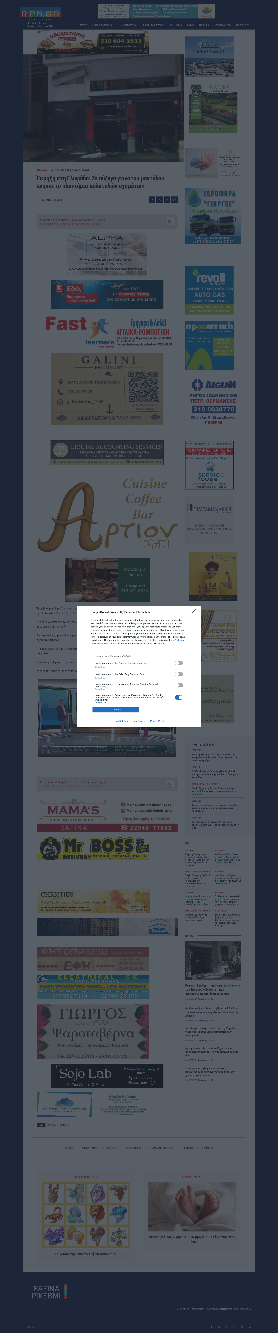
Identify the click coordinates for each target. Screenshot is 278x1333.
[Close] (195, 612)
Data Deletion (121, 721)
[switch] (179, 663)
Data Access (139, 721)
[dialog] (139, 666)
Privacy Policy (157, 721)
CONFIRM (116, 709)
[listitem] (139, 656)
